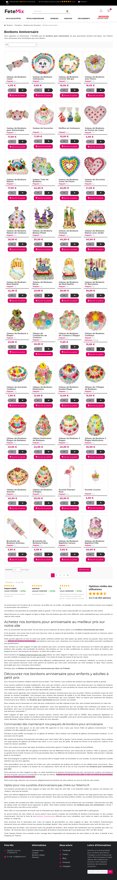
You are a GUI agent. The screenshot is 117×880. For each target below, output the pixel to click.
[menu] (101, 11)
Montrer (8, 570)
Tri (6, 45)
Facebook (66, 850)
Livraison (35, 853)
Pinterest (66, 862)
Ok (110, 872)
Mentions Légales (38, 855)
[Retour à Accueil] (5, 25)
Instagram (66, 866)
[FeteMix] (16, 11)
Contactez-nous (37, 850)
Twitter (65, 854)
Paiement (35, 857)
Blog (64, 858)
